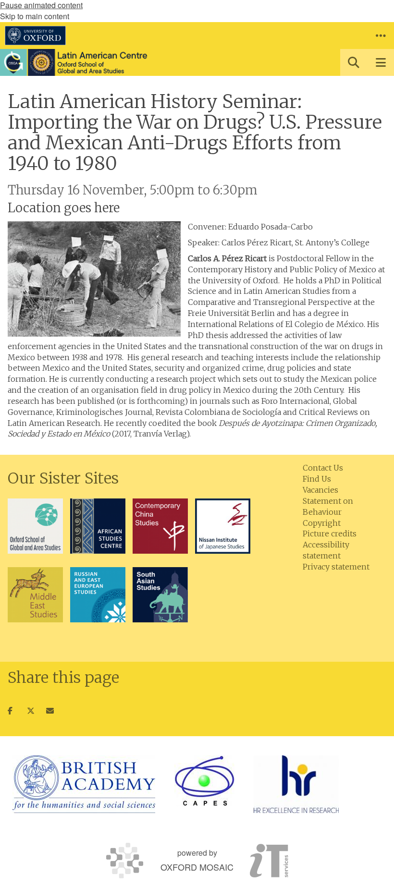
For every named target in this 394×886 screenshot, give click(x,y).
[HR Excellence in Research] (296, 784)
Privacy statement (336, 566)
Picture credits (330, 533)
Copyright (322, 523)
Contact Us (323, 468)
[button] (380, 35)
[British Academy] (83, 784)
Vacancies (320, 490)
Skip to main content (34, 16)
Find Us (317, 479)
